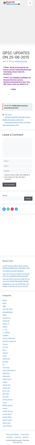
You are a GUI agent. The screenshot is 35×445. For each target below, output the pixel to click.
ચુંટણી (4, 356)
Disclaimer (10, 437)
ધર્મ (3, 364)
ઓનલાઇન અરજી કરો (9, 341)
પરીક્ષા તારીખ (6, 376)
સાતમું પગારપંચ (7, 420)
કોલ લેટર (5, 347)
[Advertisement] (17, 25)
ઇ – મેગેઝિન (6, 332)
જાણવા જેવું (6, 359)
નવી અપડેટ (8, 114)
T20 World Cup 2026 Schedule (13, 271)
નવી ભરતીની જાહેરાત (9, 370)
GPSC (5, 300)
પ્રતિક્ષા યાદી (6, 388)
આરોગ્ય (5, 327)
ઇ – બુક (5, 329)
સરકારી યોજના (7, 417)
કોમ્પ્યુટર (5, 344)
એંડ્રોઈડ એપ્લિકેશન (9, 338)
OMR (4, 306)
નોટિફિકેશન (6, 373)
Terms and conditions (12, 434)
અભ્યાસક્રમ (6, 318)
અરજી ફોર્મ (6, 321)
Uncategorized (8, 312)
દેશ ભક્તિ (5, 362)
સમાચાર (5, 408)
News (4, 303)
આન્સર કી (6, 324)
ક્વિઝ (4, 350)
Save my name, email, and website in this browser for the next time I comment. (17, 177)
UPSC (5, 315)
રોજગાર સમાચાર (7, 399)
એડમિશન (5, 335)
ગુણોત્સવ (5, 353)
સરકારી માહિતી (7, 414)
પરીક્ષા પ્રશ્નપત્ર (7, 379)
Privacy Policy (25, 434)
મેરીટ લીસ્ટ (6, 394)
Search (5, 195)
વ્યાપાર (5, 402)
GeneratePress (17, 442)
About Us (25, 437)
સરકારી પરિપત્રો (7, 411)
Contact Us (18, 437)
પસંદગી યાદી (6, 385)
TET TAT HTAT (8, 309)
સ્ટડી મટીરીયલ (7, 426)
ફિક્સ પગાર (6, 391)
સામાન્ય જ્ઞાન (7, 423)
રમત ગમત (6, 396)
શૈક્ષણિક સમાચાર (8, 405)
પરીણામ (5, 382)
